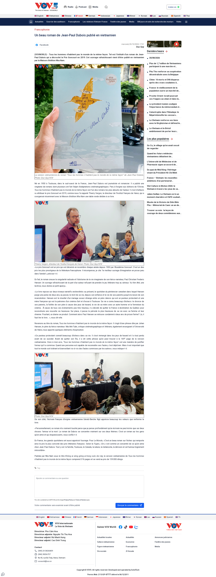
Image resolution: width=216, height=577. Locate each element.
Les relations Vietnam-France (95, 22)
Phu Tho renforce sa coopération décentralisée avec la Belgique (165, 73)
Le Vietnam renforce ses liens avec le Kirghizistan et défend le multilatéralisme (164, 122)
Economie (130, 542)
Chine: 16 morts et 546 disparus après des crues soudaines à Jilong (164, 81)
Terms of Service (81, 500)
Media (95, 7)
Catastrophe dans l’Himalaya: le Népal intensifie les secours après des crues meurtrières (164, 114)
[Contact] (2, 574)
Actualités (39, 22)
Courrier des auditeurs (55, 22)
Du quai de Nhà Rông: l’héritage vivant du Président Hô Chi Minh (162, 171)
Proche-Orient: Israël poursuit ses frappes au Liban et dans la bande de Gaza (164, 97)
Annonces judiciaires (163, 537)
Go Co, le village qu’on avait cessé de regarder (163, 147)
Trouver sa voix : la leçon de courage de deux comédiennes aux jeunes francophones (163, 212)
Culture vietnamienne (105, 542)
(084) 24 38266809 (45, 551)
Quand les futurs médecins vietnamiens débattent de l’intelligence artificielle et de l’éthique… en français (161, 155)
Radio (70, 7)
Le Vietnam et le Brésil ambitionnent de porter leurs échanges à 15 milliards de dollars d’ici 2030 (165, 130)
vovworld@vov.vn (45, 561)
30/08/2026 (154, 58)
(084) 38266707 (44, 554)
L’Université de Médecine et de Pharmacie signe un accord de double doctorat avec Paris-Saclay (163, 163)
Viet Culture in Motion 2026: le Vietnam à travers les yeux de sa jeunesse (162, 188)
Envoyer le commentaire (128, 505)
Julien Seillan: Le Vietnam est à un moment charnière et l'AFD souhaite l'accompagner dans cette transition (164, 196)
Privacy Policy (68, 500)
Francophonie (74, 22)
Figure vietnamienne (105, 547)
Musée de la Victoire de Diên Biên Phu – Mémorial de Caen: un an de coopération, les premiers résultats (164, 204)
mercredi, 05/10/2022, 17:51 (133, 44)
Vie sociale (101, 551)
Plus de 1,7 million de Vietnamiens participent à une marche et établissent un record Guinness (165, 65)
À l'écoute (130, 551)
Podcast (82, 7)
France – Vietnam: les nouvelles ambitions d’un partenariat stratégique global (162, 179)
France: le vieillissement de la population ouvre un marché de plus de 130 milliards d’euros (164, 89)
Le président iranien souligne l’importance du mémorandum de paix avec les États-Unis (164, 106)
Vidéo (178, 22)
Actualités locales (104, 537)
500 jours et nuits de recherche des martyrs (155, 22)
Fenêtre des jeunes (118, 22)
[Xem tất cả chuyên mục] (186, 22)
